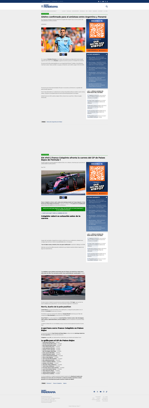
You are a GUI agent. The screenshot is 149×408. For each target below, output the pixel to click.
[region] (63, 76)
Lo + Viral (105, 396)
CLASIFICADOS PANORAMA (46, 1)
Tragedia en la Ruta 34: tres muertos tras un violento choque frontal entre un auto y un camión (97, 97)
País (93, 398)
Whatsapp (98, 396)
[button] (42, 6)
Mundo (98, 398)
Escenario (105, 398)
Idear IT (78, 406)
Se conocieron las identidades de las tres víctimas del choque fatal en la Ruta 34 (97, 112)
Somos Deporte (45, 13)
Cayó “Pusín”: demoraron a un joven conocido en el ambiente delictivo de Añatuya (97, 102)
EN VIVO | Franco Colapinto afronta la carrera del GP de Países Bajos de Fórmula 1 (97, 107)
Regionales (105, 399)
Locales (98, 401)
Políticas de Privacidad (46, 402)
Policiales (105, 401)
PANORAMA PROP (55, 1)
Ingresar (106, 5)
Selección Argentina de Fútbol (54, 121)
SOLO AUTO (61, 1)
